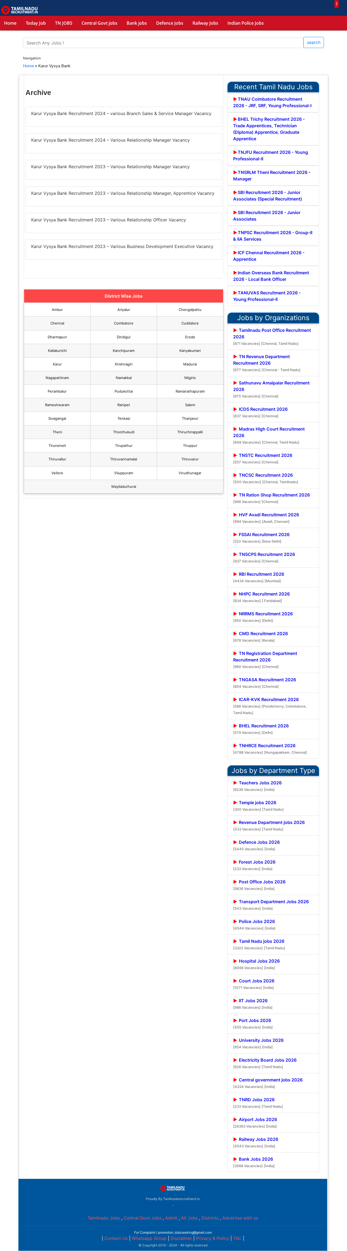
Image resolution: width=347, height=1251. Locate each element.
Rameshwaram (57, 405)
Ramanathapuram (190, 391)
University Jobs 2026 (258, 1043)
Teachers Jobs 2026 (257, 786)
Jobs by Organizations (273, 318)
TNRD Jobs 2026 (258, 1103)
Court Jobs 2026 (253, 984)
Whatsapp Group (149, 1238)
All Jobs (189, 1218)
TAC (237, 1238)
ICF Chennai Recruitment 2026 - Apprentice (268, 256)
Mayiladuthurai (123, 486)
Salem (190, 405)
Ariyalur (123, 309)
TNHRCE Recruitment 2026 (270, 749)
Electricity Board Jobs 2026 (265, 1063)
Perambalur (57, 391)
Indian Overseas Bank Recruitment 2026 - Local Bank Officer (271, 276)
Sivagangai (57, 418)
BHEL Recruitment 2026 (261, 729)
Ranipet (123, 405)
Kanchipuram (123, 350)
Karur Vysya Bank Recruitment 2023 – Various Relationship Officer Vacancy (108, 219)
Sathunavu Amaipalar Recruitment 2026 (271, 389)
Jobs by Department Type (273, 770)
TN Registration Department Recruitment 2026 (265, 660)
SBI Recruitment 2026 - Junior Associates (266, 216)
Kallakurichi (57, 350)
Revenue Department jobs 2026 (269, 825)
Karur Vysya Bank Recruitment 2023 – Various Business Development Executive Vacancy (122, 246)
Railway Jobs (205, 23)
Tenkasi (123, 418)
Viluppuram (123, 473)
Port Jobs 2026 (253, 1023)
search (313, 42)
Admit (171, 1218)
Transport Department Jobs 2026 (271, 905)
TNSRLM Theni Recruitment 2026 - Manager (271, 176)
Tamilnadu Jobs (104, 1218)
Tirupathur (124, 445)
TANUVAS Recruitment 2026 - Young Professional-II (267, 296)
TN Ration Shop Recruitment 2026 (271, 498)
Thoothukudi (123, 432)
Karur (57, 364)
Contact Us (116, 1238)
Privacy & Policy (212, 1238)
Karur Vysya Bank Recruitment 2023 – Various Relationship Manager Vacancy (110, 166)
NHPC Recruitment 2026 (261, 597)
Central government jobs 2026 (268, 1083)
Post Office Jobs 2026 (259, 885)
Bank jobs (137, 23)
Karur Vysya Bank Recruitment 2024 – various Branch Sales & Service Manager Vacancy (121, 113)
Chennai (57, 323)
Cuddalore (190, 323)
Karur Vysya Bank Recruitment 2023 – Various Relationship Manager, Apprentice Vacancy (122, 193)
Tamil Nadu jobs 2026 (259, 944)
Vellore (57, 473)
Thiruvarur (190, 459)
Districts (210, 1218)
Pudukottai (124, 391)
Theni (57, 432)
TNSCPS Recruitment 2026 (264, 557)
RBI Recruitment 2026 (258, 577)
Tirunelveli (57, 445)
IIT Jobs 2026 (252, 1004)
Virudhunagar (190, 473)
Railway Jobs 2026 (255, 1142)
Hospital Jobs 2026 (256, 964)
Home (10, 23)
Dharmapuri (57, 337)
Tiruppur (190, 445)
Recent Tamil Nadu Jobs (273, 87)
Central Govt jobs (99, 23)
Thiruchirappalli (190, 432)
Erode (190, 337)
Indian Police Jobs (245, 23)
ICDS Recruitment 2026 (260, 412)
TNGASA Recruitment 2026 (264, 683)
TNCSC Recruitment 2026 (265, 478)
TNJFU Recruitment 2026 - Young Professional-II (270, 155)
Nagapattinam (57, 377)
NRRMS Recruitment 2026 (263, 617)
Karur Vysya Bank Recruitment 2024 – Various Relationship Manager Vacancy (110, 140)
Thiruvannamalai (123, 459)
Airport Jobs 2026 (255, 1122)
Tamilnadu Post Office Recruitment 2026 (272, 336)
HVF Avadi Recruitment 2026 (266, 518)
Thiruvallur (57, 459)
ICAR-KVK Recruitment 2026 (270, 706)
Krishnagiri (124, 364)
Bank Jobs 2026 (254, 1162)
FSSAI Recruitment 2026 (261, 537)
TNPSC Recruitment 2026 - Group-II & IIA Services (272, 236)
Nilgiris (190, 377)
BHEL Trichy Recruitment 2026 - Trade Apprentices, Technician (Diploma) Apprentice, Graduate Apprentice (269, 128)
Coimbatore (123, 323)
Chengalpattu (190, 309)
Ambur (57, 309)
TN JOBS (63, 23)
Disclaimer (181, 1238)
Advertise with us (240, 1218)
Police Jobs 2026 (254, 924)
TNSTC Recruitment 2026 (262, 458)
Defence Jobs (169, 23)
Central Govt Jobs (142, 1218)
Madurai (190, 364)
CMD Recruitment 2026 (260, 636)
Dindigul (123, 337)
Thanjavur (190, 418)
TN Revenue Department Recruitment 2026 (266, 363)
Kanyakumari (190, 350)
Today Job (36, 23)
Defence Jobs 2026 (256, 845)
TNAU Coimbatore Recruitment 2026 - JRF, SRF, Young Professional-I (272, 102)
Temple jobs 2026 (258, 805)
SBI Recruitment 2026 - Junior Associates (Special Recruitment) (267, 196)
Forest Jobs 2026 (254, 865)
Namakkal (124, 377)
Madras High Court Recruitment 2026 (269, 435)
